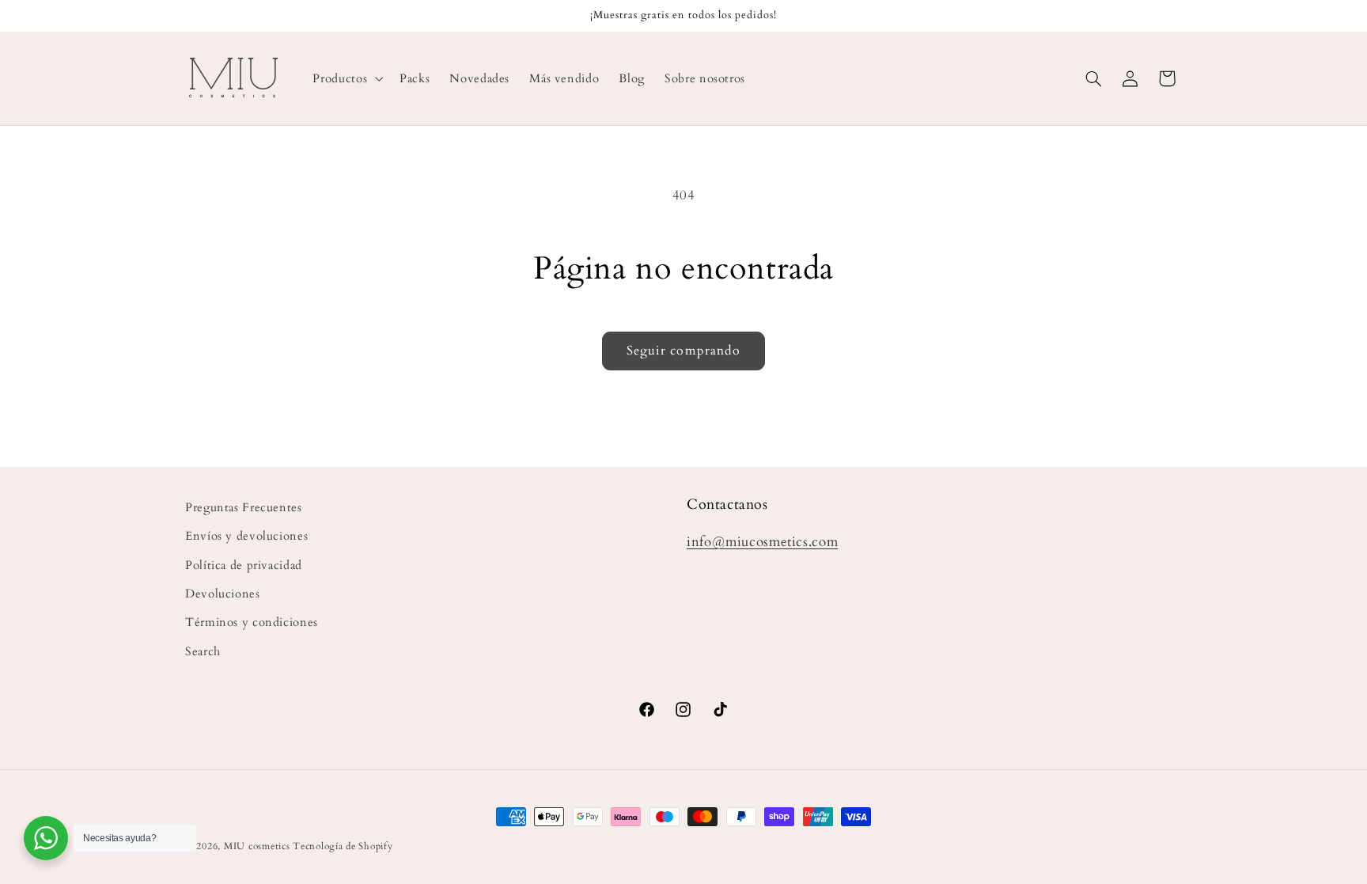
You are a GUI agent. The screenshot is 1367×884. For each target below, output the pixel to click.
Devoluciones (222, 593)
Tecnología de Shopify (342, 846)
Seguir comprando (683, 350)
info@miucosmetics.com (762, 542)
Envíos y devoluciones (246, 536)
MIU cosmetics (257, 846)
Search (203, 651)
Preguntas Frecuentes (243, 507)
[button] (346, 78)
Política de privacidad (243, 565)
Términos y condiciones (251, 622)
